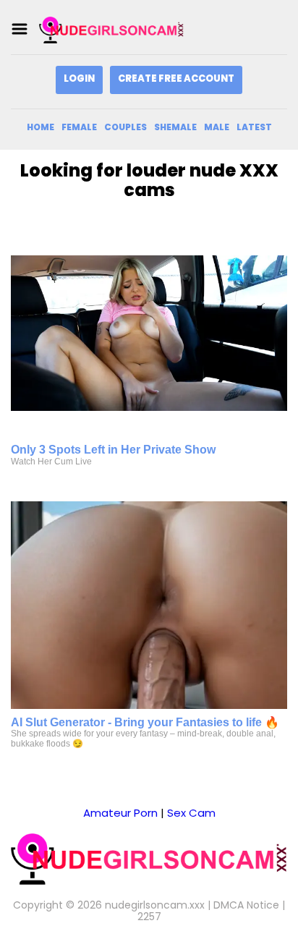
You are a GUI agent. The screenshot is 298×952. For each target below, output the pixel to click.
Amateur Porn (120, 812)
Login (79, 78)
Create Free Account (176, 78)
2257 (149, 916)
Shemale (175, 127)
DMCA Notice (246, 905)
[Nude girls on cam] (111, 29)
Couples (125, 127)
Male (216, 127)
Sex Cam (191, 812)
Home (40, 127)
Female (79, 127)
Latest (254, 127)
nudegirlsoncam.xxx (155, 905)
